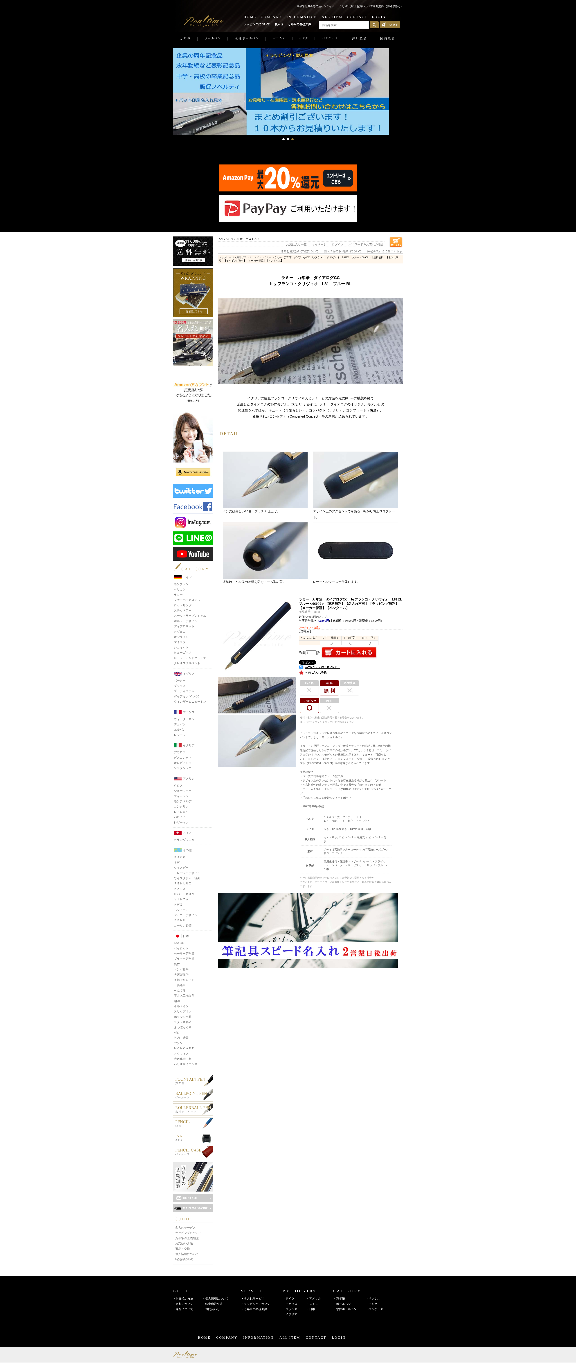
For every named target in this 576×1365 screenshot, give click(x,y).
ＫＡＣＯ (180, 857)
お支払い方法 (184, 1243)
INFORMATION (302, 17)
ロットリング (182, 605)
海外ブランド (243, 257)
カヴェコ (180, 631)
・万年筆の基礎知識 (254, 1309)
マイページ (319, 244)
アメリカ (189, 778)
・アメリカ (313, 1298)
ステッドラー (182, 610)
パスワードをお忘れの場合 (366, 244)
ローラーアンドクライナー (191, 658)
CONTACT (357, 17)
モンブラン (181, 584)
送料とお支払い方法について (300, 251)
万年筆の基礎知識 (299, 24)
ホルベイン (181, 1006)
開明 (177, 1001)
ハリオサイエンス (185, 1064)
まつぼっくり (182, 1027)
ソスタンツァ (182, 768)
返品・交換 (182, 1248)
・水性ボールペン (345, 1309)
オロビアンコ (182, 763)
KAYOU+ (180, 943)
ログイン (337, 244)
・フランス (290, 1309)
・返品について (183, 1309)
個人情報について (187, 1254)
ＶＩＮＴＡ (181, 899)
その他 (187, 850)
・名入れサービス (252, 1298)
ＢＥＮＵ (180, 920)
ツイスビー (181, 867)
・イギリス (290, 1304)
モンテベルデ (182, 801)
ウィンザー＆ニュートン (190, 701)
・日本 (310, 1309)
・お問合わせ (211, 1309)
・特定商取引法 (212, 1304)
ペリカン (180, 589)
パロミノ (180, 817)
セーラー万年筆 (184, 953)
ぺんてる (180, 990)
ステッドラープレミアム (190, 615)
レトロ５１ (181, 812)
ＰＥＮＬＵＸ (182, 883)
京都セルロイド (184, 980)
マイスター (181, 642)
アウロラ (180, 752)
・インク (371, 1304)
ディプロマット (184, 626)
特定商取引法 (184, 1259)
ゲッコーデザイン (185, 915)
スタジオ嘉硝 (182, 1022)
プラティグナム (184, 691)
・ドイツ (288, 1298)
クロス (178, 785)
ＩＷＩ (178, 862)
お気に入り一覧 (296, 244)
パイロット (181, 948)
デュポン (180, 724)
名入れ (278, 24)
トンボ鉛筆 (181, 969)
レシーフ (180, 735)
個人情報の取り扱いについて (343, 251)
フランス (189, 712)
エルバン (180, 729)
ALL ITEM (332, 17)
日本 (186, 936)
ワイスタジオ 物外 (187, 878)
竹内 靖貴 (181, 1037)
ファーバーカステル (187, 600)
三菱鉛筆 (180, 985)
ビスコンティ (182, 757)
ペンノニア (181, 910)
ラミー (178, 594)
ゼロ (177, 1032)
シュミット (181, 647)
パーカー (180, 680)
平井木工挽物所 (184, 995)
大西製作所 (181, 974)
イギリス (189, 673)
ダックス (180, 686)
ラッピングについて (257, 24)
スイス (187, 832)
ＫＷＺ (178, 904)
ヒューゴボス (182, 652)
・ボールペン (342, 1304)
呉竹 (177, 964)
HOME (250, 17)
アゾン (178, 1043)
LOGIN (379, 17)
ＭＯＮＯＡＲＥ (184, 1048)
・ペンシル (373, 1298)
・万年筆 (339, 1298)
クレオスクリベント (187, 663)
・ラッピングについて (255, 1304)
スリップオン (182, 1011)
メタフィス (181, 1053)
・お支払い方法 (183, 1298)
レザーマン (181, 822)
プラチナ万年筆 (184, 958)
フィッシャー (182, 796)
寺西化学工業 (182, 1059)
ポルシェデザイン (185, 621)
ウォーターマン (184, 719)
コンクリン (181, 806)
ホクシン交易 (182, 1017)
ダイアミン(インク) (186, 696)
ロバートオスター (185, 894)
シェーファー (182, 790)
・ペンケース (374, 1309)
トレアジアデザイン (187, 873)
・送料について (183, 1304)
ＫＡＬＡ (180, 889)
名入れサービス (185, 1227)
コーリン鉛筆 (182, 925)
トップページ (226, 257)
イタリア (189, 745)
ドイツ (187, 577)
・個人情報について (215, 1298)
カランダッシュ (184, 839)
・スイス (312, 1304)
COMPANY (271, 17)
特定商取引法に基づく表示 (384, 251)
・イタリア (290, 1314)
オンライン (181, 637)
